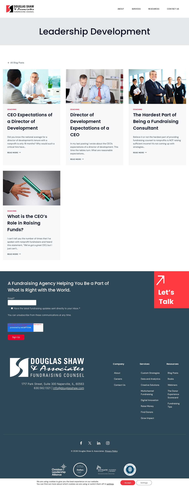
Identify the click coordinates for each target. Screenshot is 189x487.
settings (110, 484)
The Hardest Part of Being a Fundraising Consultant (155, 121)
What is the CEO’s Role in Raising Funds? (27, 223)
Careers (118, 378)
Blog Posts (173, 373)
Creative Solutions (150, 385)
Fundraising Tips (174, 405)
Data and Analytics (150, 378)
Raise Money (147, 406)
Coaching (11, 109)
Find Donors (147, 412)
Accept (128, 482)
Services (136, 9)
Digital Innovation (149, 400)
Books (171, 378)
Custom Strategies (150, 373)
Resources (153, 9)
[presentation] (31, 86)
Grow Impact (147, 418)
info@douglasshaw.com (68, 388)
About (121, 9)
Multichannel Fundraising (147, 392)
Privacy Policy (111, 451)
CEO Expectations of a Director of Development (29, 121)
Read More (14, 152)
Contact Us (173, 9)
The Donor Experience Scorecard (173, 394)
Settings (144, 482)
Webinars (172, 385)
